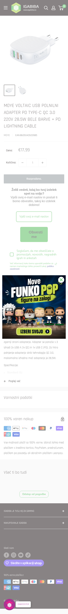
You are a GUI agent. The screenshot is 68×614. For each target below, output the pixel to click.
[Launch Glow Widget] (9, 604)
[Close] (61, 279)
